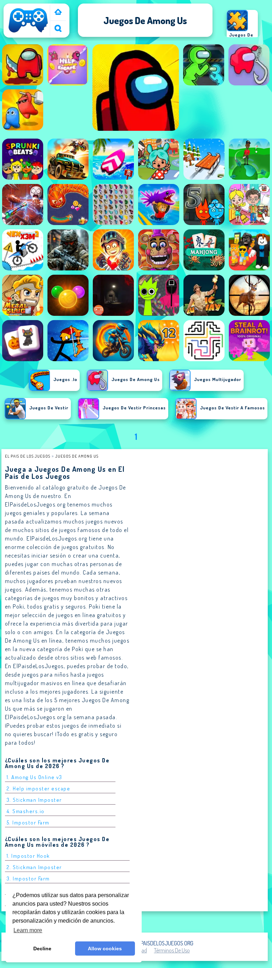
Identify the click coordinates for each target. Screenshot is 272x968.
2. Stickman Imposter (34, 867)
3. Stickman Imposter (34, 799)
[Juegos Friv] (58, 12)
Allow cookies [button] (105, 948)
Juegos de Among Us (76, 456)
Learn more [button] (27, 930)
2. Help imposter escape (38, 788)
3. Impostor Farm (28, 878)
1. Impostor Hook (28, 855)
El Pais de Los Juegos (27, 456)
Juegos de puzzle (241, 38)
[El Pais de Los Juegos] (28, 32)
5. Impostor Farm (28, 822)
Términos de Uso (172, 950)
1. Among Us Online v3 (34, 777)
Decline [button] (42, 948)
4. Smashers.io (26, 811)
